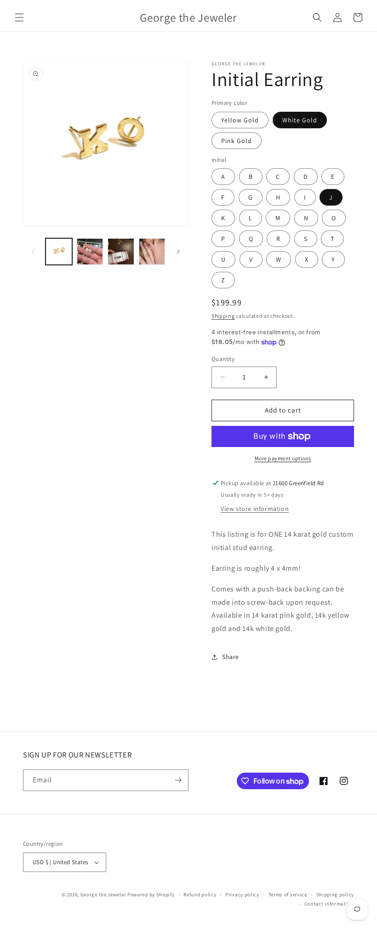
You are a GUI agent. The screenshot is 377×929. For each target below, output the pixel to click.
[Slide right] (178, 251)
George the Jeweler (103, 894)
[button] (19, 17)
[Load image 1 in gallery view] (59, 251)
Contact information (329, 903)
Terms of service (287, 894)
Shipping (223, 315)
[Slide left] (33, 251)
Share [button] (230, 657)
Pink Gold (236, 141)
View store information (255, 509)
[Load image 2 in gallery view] (90, 251)
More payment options (283, 458)
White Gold (299, 120)
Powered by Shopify (151, 894)
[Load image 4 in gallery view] (152, 251)
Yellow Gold (240, 120)
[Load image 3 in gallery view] (121, 251)
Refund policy (199, 894)
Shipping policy (335, 894)
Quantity (222, 359)
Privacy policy (242, 894)
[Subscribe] (178, 780)
